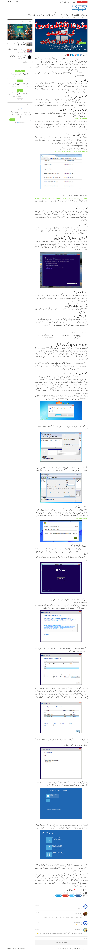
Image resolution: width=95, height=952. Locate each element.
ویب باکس (20, 81)
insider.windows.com (81, 118)
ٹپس (48, 14)
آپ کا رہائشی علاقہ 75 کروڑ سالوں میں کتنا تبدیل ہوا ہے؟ (20, 83)
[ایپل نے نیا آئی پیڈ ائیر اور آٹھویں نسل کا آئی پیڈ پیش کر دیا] (29, 50)
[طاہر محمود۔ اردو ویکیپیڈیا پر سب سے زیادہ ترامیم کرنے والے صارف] (29, 44)
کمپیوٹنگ (83, 14)
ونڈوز (69, 893)
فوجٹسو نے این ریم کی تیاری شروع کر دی (45, 335)
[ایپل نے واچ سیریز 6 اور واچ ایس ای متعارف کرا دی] (29, 57)
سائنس (22, 14)
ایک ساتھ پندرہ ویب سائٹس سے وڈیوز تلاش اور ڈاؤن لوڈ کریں (71, 336)
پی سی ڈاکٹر (30, 14)
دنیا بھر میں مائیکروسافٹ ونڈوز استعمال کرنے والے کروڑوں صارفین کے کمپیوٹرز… (20, 32)
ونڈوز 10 (66, 893)
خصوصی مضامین (63, 14)
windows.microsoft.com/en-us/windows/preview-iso (71, 151)
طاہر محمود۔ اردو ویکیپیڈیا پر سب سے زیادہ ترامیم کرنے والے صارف (17, 43)
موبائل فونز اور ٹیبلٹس (20, 71)
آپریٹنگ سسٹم (82, 893)
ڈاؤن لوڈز (39, 14)
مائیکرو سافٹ (77, 893)
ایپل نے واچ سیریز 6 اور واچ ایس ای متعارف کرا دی (18, 56)
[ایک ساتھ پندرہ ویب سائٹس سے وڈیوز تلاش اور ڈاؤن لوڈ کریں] (84, 336)
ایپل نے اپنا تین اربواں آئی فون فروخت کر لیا (20, 73)
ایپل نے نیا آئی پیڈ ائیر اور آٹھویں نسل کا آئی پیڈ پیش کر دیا (17, 50)
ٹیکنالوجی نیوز (74, 14)
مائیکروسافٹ (73, 893)
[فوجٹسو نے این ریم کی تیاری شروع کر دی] (57, 336)
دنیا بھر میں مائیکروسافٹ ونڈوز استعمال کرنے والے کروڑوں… (20, 93)
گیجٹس (53, 14)
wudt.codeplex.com (81, 517)
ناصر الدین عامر (79, 912)
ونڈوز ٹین (62, 893)
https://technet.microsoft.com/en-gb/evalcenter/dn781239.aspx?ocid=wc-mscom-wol (61, 197)
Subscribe (12, 119)
